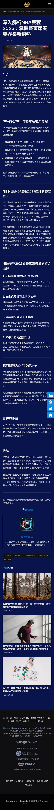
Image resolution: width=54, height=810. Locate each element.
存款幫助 (19, 780)
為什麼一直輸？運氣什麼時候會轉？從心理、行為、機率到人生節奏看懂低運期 (27, 689)
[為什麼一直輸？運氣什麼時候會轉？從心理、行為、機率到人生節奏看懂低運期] (27, 671)
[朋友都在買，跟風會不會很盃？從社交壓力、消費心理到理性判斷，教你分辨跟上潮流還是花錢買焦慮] (27, 629)
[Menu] (49, 4)
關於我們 (9, 780)
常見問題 (28, 785)
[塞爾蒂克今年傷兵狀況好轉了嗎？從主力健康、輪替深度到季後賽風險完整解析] (27, 586)
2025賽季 (7, 555)
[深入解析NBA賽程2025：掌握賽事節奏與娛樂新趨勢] (27, 56)
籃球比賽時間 (44, 555)
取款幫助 (30, 780)
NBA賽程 (18, 555)
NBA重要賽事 (30, 555)
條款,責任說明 (42, 780)
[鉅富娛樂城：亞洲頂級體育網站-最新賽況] (27, 4)
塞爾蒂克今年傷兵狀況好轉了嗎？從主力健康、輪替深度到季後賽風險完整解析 (27, 605)
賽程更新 (7, 559)
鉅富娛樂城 (7, 728)
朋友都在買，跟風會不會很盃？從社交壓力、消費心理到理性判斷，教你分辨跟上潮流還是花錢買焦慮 (27, 647)
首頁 (4, 11)
